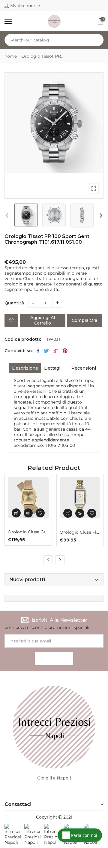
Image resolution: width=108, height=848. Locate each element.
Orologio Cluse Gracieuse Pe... (28, 532)
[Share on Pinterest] (65, 350)
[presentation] (6, 215)
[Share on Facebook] (38, 350)
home (10, 56)
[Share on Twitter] (46, 350)
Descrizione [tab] (25, 368)
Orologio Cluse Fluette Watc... (80, 532)
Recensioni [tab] (83, 368)
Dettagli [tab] (53, 368)
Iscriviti (54, 658)
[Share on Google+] (55, 350)
